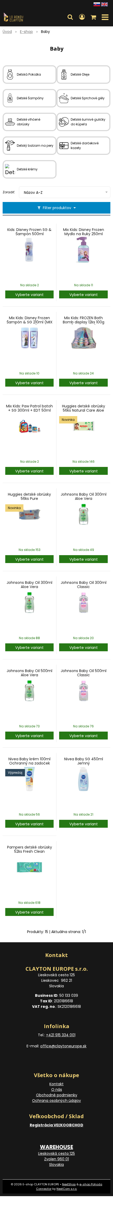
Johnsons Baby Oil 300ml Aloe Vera (83, 496)
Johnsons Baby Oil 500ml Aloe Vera (29, 673)
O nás (56, 1089)
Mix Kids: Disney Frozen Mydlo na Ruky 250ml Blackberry (83, 234)
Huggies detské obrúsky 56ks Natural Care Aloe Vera (83, 410)
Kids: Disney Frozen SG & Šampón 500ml (29, 232)
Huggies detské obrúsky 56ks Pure (29, 496)
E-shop (26, 31)
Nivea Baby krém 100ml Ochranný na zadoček (29, 761)
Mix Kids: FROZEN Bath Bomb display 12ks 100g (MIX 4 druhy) (83, 322)
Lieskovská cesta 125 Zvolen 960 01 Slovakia (56, 1159)
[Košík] (94, 17)
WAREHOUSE (56, 1147)
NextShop (69, 1184)
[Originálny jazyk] (97, 4)
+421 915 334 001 (60, 1035)
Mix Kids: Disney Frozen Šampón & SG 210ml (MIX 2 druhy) (30, 322)
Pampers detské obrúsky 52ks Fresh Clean (29, 849)
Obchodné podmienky (56, 1095)
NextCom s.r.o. (66, 1189)
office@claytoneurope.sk (63, 1046)
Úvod (7, 31)
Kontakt (56, 1084)
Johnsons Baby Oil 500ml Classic (83, 673)
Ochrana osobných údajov (56, 1100)
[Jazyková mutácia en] (104, 4)
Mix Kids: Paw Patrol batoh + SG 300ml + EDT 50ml (29, 408)
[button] (70, 17)
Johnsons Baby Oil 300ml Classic (83, 584)
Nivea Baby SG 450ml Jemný (83, 761)
